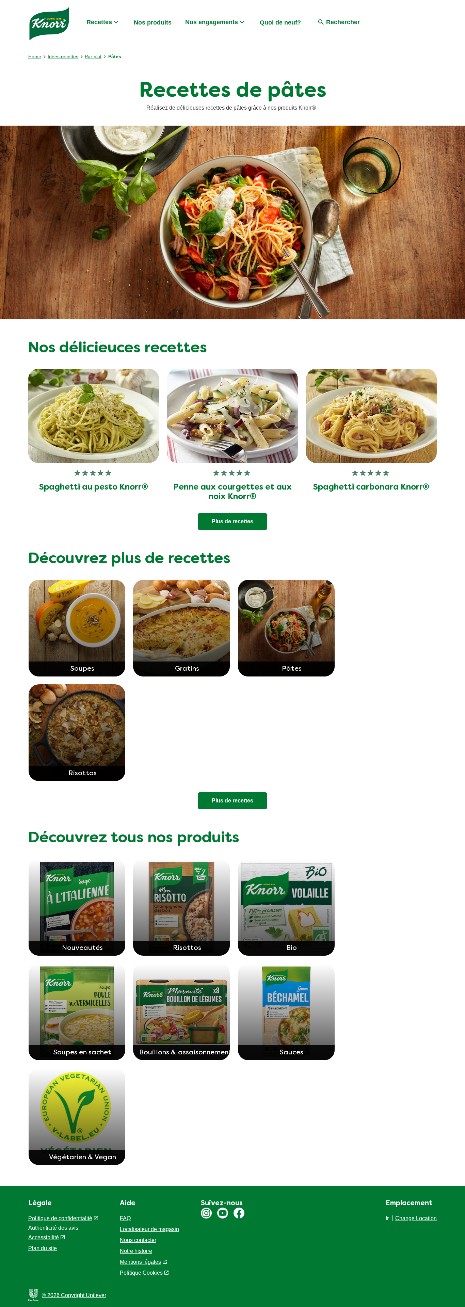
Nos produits (153, 22)
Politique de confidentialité (60, 1218)
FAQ (125, 1218)
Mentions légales (140, 1262)
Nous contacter (138, 1240)
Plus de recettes (232, 521)
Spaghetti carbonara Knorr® (371, 487)
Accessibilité (43, 1245)
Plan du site (42, 1256)
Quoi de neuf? (280, 22)
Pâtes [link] (114, 56)
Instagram (206, 1213)
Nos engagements (211, 22)
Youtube (222, 1213)
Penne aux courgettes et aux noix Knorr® (232, 492)
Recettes (99, 22)
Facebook (239, 1213)
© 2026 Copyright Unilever (74, 1295)
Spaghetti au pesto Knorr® (93, 487)
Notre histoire (136, 1251)
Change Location (416, 1218)
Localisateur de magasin (149, 1229)
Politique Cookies (141, 1273)
